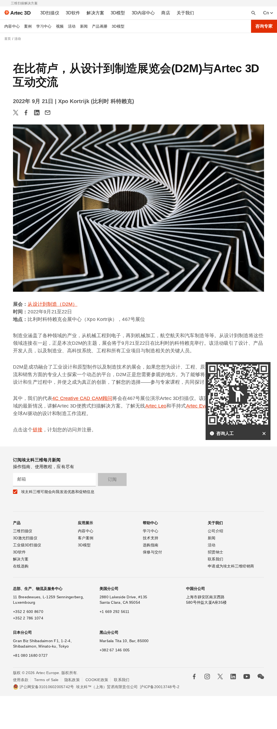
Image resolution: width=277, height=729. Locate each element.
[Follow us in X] (220, 676)
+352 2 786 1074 (28, 618)
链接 (37, 429)
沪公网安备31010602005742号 (46, 687)
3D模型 (118, 26)
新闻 (84, 26)
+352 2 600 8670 (28, 611)
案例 (28, 26)
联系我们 (215, 559)
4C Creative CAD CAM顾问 (82, 398)
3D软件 (19, 552)
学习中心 (44, 26)
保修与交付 (152, 552)
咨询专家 (264, 26)
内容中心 (12, 26)
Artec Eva (196, 406)
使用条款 (20, 680)
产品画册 (99, 26)
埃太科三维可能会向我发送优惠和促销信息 (57, 492)
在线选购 (20, 566)
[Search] (253, 12)
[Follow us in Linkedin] (233, 676)
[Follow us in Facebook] (194, 676)
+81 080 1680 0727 (30, 655)
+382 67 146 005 (115, 650)
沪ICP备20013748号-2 (159, 687)
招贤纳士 (215, 552)
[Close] (264, 433)
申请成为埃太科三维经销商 (231, 566)
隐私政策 (72, 680)
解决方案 (20, 559)
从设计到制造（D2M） (52, 304)
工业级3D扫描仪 (27, 545)
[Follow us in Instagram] (207, 676)
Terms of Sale (46, 680)
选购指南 (150, 545)
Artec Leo (155, 406)
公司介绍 (215, 531)
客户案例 (85, 538)
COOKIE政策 (96, 680)
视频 (60, 26)
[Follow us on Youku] (246, 676)
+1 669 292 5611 (115, 611)
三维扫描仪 (22, 531)
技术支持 (150, 538)
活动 (72, 26)
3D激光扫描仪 (25, 538)
